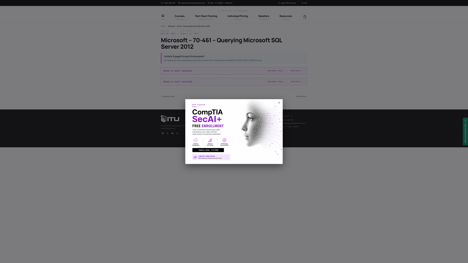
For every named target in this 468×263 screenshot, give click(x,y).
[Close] (234, 101)
